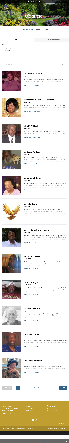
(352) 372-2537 (39, 2)
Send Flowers (36, 86)
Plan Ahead (29, 408)
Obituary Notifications (51, 40)
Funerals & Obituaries (10, 408)
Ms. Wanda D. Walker (33, 73)
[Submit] (63, 64)
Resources (51, 408)
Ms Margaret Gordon (33, 178)
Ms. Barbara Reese (32, 256)
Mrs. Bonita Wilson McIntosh (36, 230)
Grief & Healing (52, 410)
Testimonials (51, 406)
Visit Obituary (27, 86)
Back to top (60, 423)
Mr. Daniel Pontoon (32, 152)
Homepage (6, 406)
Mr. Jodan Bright (31, 282)
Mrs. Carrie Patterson (33, 360)
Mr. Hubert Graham (32, 204)
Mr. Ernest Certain (31, 334)
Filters (17, 40)
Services (28, 406)
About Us (28, 410)
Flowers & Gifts (7, 410)
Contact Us (6, 413)
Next (63, 387)
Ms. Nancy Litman (32, 308)
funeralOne (63, 428)
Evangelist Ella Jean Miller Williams (39, 99)
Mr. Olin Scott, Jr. (31, 126)
